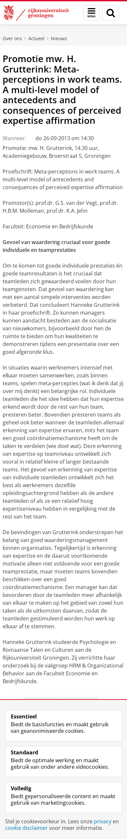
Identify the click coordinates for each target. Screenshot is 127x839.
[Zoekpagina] (110, 13)
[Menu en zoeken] (91, 13)
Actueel (36, 38)
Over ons (12, 38)
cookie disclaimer (26, 828)
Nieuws (59, 38)
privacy (102, 821)
